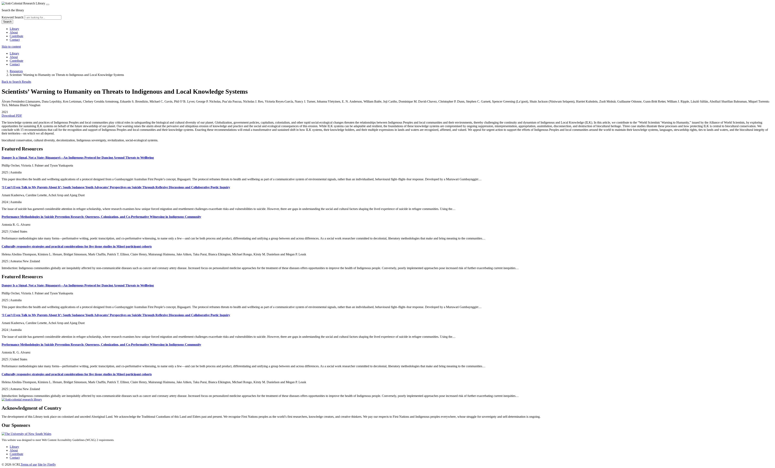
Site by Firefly (47, 464)
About (14, 32)
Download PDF (12, 115)
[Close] (47, 4)
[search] (42, 17)
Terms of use (29, 464)
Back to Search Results (16, 81)
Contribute (16, 36)
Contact (15, 39)
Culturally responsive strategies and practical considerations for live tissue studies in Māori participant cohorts (77, 246)
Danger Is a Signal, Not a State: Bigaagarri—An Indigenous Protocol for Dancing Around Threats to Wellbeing (78, 157)
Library (14, 28)
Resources (16, 71)
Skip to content (11, 46)
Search (7, 21)
